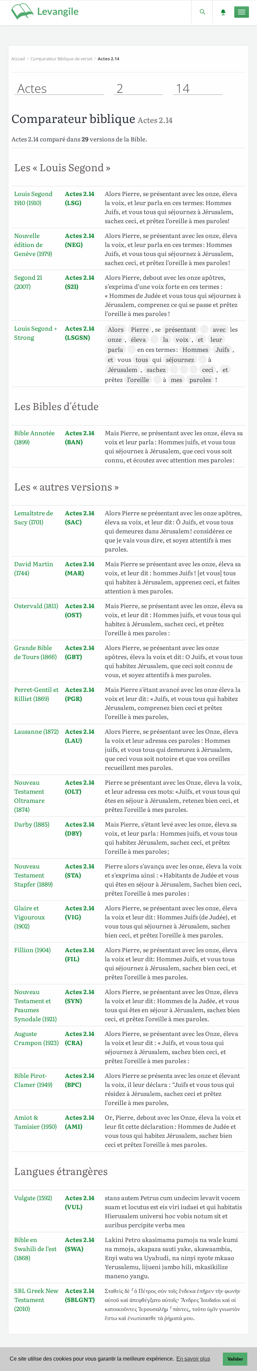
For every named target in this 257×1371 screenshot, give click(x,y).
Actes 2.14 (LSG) (79, 198)
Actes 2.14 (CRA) (79, 1038)
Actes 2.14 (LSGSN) (79, 333)
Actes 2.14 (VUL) (79, 1202)
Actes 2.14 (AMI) (79, 1122)
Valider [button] (235, 1359)
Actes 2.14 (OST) (79, 610)
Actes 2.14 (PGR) (79, 694)
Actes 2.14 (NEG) (79, 240)
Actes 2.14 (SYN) (79, 996)
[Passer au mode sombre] (223, 11)
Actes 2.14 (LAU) (79, 736)
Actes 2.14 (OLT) (79, 787)
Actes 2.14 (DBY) (79, 829)
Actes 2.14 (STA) (79, 870)
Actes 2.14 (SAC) (79, 517)
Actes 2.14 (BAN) (79, 437)
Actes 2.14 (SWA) (79, 1244)
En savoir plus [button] (193, 1359)
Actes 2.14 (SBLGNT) (80, 1295)
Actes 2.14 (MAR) (79, 568)
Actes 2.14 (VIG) (79, 912)
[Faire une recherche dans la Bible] (202, 11)
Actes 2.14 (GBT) (79, 652)
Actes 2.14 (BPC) (79, 1080)
